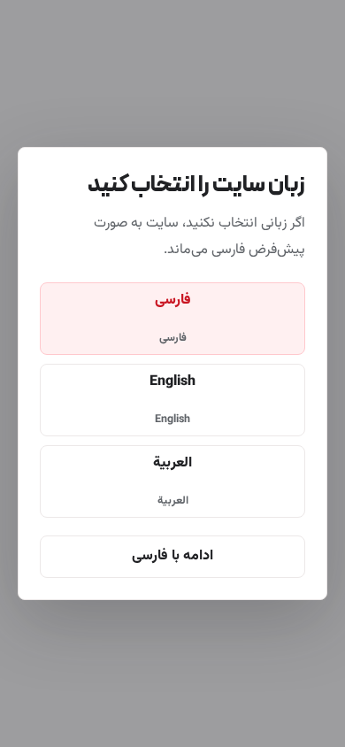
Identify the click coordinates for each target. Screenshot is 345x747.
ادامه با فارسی (172, 556)
